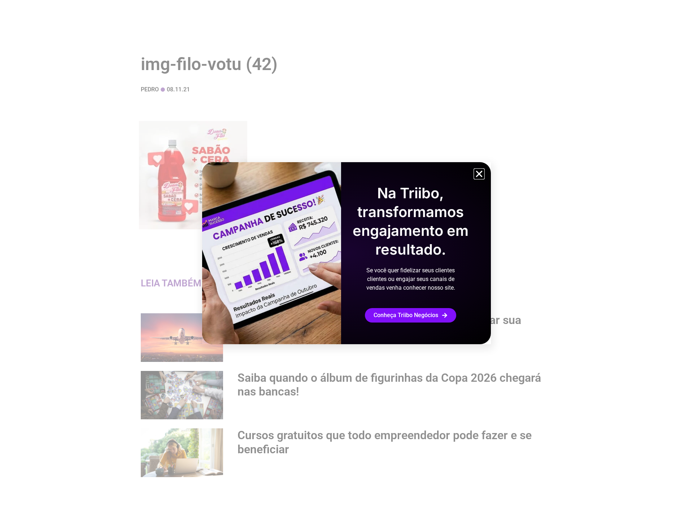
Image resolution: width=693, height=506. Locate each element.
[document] (346, 253)
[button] (479, 173)
